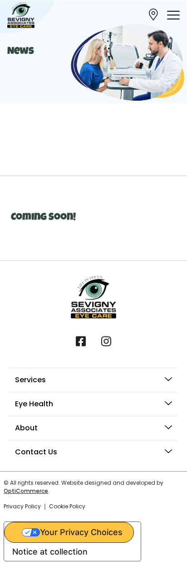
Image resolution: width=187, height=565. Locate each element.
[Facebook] (81, 340)
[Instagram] (106, 340)
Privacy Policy (22, 506)
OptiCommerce (26, 491)
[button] (173, 15)
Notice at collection (50, 551)
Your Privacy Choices (81, 532)
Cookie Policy (67, 506)
